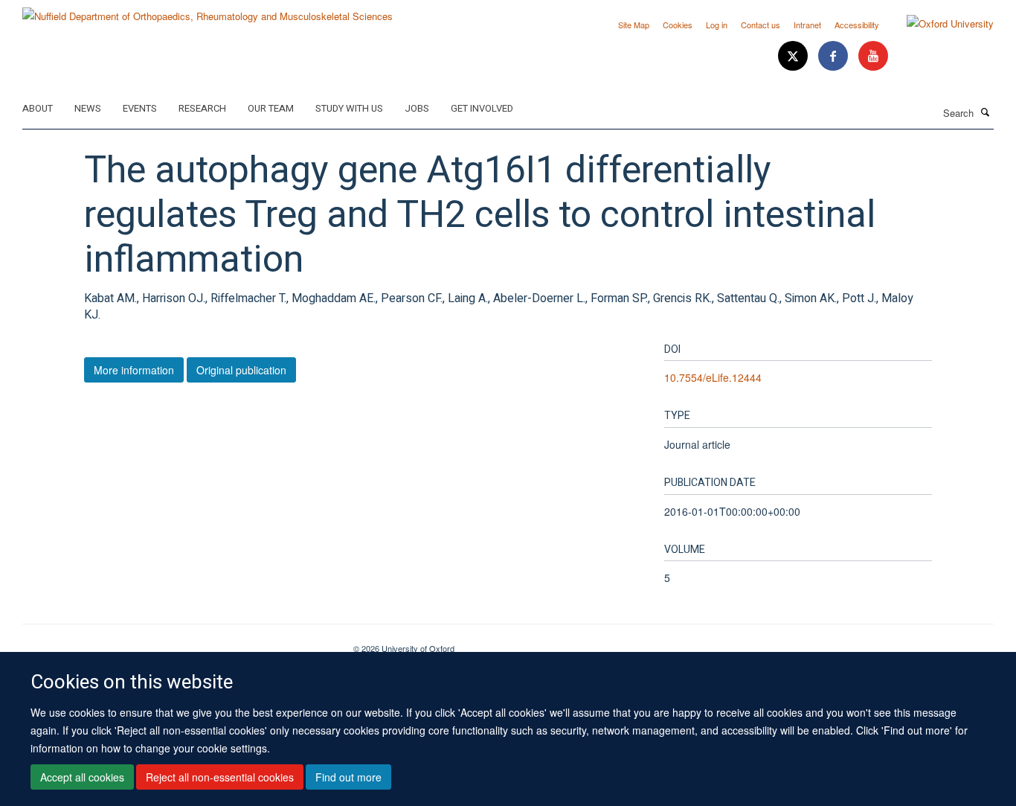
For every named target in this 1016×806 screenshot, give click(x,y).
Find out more (348, 777)
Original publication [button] (241, 369)
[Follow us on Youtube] (873, 56)
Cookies (677, 25)
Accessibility (857, 25)
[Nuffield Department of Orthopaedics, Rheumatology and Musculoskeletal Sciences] (207, 11)
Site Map (633, 25)
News (87, 108)
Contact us (760, 25)
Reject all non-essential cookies (220, 777)
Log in (716, 25)
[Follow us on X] (794, 56)
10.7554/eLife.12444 (713, 377)
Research (202, 108)
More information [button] (134, 369)
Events (140, 108)
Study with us (349, 108)
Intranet (807, 25)
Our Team (271, 108)
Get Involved (482, 108)
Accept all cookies (82, 777)
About (37, 108)
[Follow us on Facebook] (834, 56)
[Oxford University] (939, 24)
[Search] (985, 111)
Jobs (417, 108)
